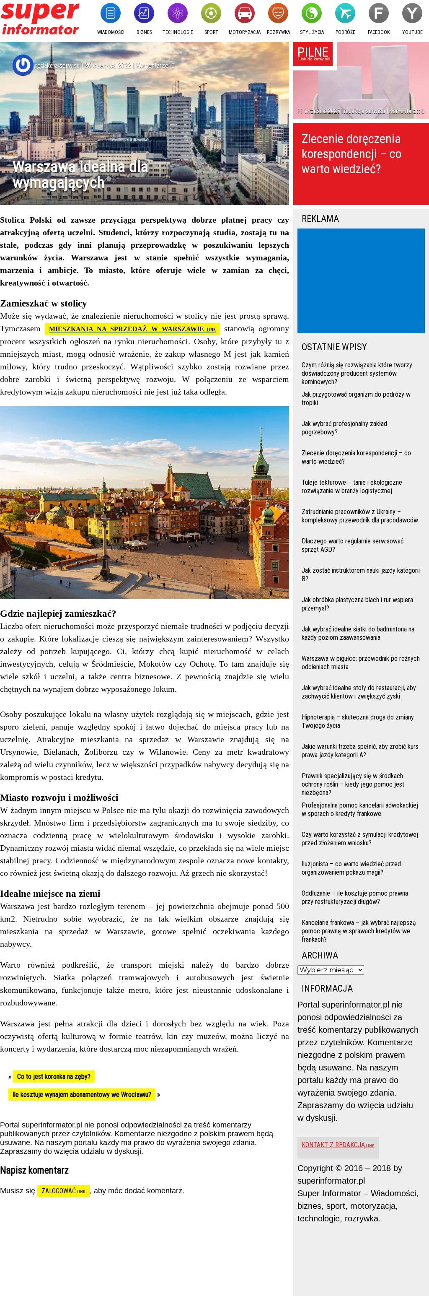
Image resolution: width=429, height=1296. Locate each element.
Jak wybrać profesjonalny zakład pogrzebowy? (344, 428)
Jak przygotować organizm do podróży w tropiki (356, 398)
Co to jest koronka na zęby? (53, 1076)
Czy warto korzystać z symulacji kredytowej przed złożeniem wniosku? (360, 839)
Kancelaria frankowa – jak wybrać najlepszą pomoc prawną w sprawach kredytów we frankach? (359, 930)
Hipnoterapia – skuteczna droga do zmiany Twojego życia (358, 721)
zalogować (58, 1191)
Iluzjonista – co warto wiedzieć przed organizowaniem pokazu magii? (351, 868)
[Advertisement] (362, 281)
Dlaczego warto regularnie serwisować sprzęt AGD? (352, 545)
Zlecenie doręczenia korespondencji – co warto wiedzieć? (351, 153)
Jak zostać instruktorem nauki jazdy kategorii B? (361, 574)
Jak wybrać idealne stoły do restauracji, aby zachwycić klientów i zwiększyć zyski (359, 692)
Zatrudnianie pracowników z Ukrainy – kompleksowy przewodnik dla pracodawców (360, 516)
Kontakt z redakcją (333, 1145)
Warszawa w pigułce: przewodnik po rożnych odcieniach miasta (361, 662)
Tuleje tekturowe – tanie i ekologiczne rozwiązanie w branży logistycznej (352, 486)
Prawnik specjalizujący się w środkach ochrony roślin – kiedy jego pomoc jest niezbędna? (353, 783)
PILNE (312, 52)
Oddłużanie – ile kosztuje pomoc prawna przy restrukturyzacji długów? (355, 897)
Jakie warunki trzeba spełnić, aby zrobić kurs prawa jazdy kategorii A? (360, 751)
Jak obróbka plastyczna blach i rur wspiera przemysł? (357, 604)
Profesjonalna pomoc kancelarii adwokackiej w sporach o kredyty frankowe (360, 809)
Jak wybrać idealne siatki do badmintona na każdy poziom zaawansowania (358, 633)
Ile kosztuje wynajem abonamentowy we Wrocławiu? (82, 1095)
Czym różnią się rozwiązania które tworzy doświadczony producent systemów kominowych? (357, 372)
